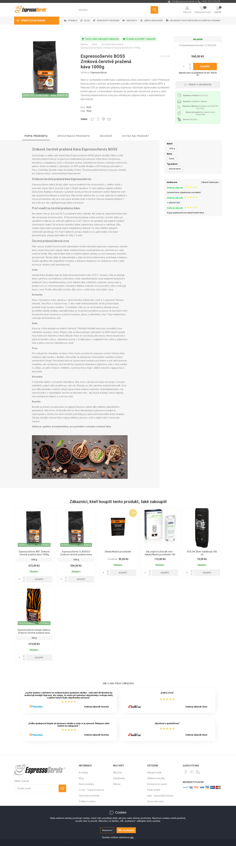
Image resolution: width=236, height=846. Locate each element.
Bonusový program (157, 784)
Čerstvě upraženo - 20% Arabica (76, 545)
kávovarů (190, 119)
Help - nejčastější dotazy (160, 795)
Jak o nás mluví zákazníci (118, 683)
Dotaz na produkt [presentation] (135, 136)
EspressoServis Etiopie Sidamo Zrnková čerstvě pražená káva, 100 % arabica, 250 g (34, 632)
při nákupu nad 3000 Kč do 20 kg (200, 107)
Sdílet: (84, 119)
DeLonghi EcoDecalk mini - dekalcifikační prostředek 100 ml (160, 554)
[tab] (36, 136)
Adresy (116, 784)
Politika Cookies (87, 801)
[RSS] (198, 771)
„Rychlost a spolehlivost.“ (167, 723)
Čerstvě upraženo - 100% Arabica (34, 545)
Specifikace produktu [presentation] (74, 136)
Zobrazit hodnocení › (210, 182)
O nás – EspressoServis (91, 789)
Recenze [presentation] (106, 136)
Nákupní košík (154, 772)
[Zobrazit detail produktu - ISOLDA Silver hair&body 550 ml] (202, 528)
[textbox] (113, 10)
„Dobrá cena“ (167, 693)
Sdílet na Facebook (98, 119)
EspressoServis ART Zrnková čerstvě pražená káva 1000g (34, 553)
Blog (81, 778)
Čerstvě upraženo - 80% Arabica (45, 95)
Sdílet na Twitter (92, 119)
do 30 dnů (195, 95)
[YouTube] (191, 771)
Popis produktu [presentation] (36, 136)
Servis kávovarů (155, 801)
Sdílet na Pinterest (103, 119)
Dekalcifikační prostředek (118, 551)
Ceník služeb (153, 789)
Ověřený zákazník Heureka (96, 707)
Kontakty (83, 772)
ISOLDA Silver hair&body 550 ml (202, 553)
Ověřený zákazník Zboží (196, 707)
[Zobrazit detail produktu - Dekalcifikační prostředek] (118, 528)
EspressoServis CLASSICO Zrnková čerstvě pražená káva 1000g (76, 554)
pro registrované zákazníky (200, 113)
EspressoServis (99, 72)
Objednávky (119, 778)
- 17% (133, 513)
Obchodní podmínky (89, 795)
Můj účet (187, 12)
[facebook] (185, 771)
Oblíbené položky (156, 778)
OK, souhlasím (126, 830)
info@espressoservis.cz (184, 1)
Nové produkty (86, 784)
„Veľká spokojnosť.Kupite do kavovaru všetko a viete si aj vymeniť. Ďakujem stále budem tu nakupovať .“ (68, 724)
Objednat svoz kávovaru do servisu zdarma (195, 20)
